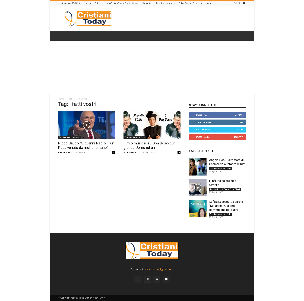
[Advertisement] (152, 67)
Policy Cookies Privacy (189, 3)
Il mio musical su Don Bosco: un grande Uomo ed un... (150, 145)
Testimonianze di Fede (69, 137)
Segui (240, 122)
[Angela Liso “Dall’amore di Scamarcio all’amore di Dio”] (198, 167)
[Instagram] (235, 3)
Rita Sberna (64, 152)
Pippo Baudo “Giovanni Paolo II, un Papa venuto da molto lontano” (86, 145)
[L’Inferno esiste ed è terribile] (198, 187)
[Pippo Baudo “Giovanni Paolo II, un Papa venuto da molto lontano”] (86, 125)
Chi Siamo (99, 3)
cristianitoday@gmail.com (158, 269)
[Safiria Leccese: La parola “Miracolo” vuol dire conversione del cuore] (198, 208)
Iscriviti (238, 137)
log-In (208, 3)
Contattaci (148, 3)
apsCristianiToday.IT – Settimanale (123, 3)
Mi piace (239, 115)
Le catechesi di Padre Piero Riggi (225, 189)
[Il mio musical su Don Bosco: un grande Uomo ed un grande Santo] (152, 125)
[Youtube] (244, 3)
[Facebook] (231, 3)
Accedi (89, 3)
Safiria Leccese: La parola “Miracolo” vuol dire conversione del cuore (226, 205)
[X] (240, 3)
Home (61, 98)
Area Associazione (164, 3)
